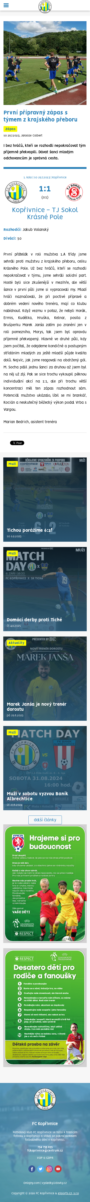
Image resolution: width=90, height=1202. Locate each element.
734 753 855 (45, 1147)
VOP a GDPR (45, 1158)
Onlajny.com (31, 1183)
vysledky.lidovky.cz (54, 1183)
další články (45, 820)
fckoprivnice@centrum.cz (45, 1150)
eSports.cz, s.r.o (68, 1193)
